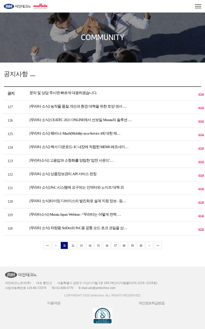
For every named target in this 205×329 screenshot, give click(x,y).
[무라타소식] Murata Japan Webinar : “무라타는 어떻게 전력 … (75, 214)
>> (157, 245)
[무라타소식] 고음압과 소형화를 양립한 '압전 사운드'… (71, 160)
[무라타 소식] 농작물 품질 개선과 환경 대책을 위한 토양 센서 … (78, 106)
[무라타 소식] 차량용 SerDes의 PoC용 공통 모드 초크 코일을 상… (78, 228)
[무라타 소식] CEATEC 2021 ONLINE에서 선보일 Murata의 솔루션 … (81, 120)
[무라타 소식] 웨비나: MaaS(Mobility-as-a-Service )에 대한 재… (75, 133)
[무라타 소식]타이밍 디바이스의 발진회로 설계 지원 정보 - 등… (78, 201)
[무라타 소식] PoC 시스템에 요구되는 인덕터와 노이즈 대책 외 (77, 187)
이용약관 (53, 303)
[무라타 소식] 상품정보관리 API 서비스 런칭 (63, 174)
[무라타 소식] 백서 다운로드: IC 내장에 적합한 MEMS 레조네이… (79, 147)
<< (47, 245)
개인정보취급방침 (151, 303)
